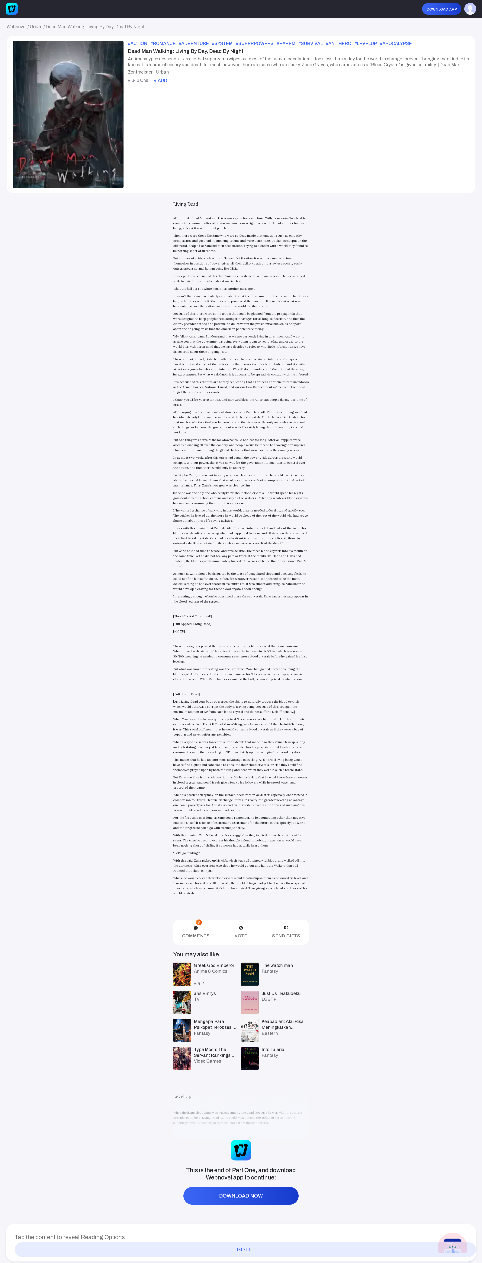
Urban (36, 26)
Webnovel (17, 26)
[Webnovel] (12, 9)
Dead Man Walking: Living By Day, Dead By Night (95, 26)
